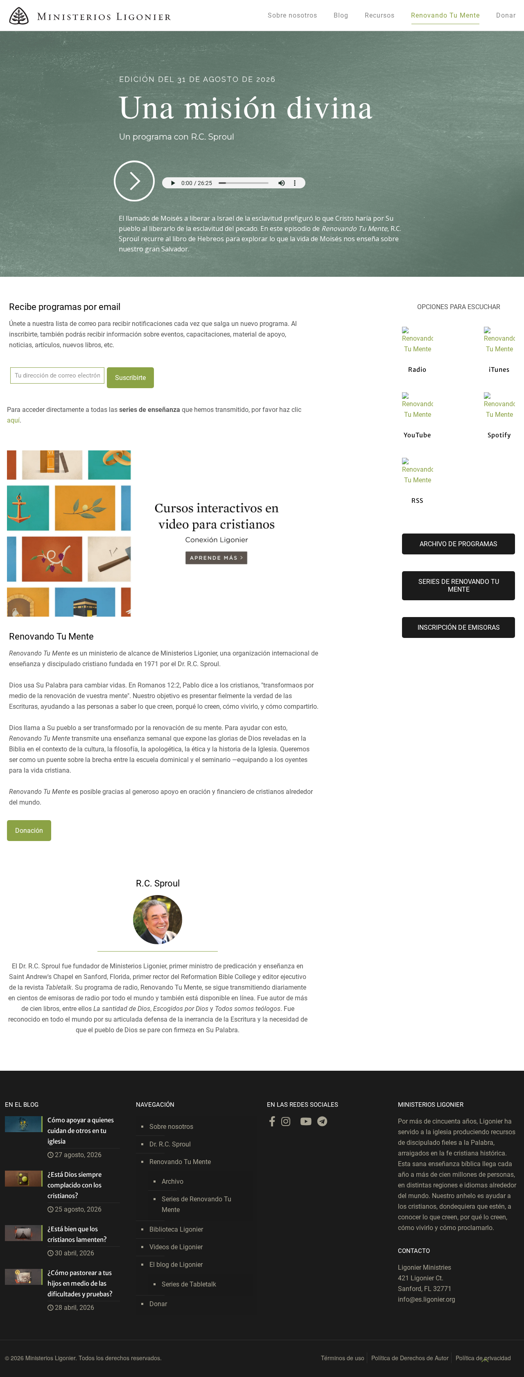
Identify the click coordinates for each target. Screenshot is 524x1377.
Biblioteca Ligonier (176, 1229)
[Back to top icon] (484, 1360)
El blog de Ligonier (176, 1264)
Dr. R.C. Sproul (170, 1144)
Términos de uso (342, 1358)
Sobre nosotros (171, 1127)
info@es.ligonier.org (426, 1299)
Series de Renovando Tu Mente (196, 1204)
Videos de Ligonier (176, 1247)
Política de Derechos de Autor (410, 1358)
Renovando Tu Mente (180, 1162)
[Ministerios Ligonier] (90, 15)
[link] (154, 533)
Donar (158, 1304)
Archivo (172, 1181)
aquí (13, 420)
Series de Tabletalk (189, 1284)
